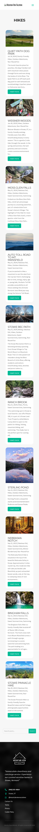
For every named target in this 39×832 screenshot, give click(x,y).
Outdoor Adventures (20, 59)
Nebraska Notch (15, 539)
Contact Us (9, 801)
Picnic (25, 405)
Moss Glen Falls (19, 187)
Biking (20, 329)
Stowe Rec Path (19, 326)
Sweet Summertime (15, 196)
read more (14, 92)
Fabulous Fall (23, 190)
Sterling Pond (18, 487)
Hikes (20, 123)
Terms (7, 805)
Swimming (27, 196)
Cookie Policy (9, 812)
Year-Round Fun (13, 62)
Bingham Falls (18, 613)
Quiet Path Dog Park (19, 52)
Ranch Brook (17, 402)
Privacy (7, 808)
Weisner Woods (19, 120)
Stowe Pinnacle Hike (19, 684)
